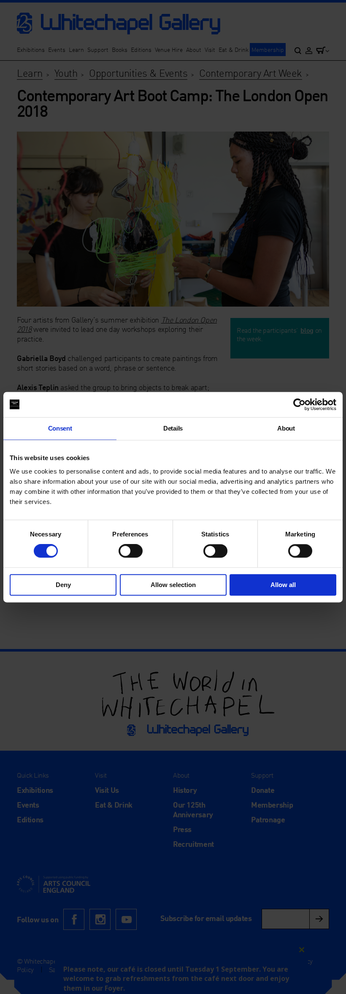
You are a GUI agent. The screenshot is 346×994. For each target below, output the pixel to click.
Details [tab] (173, 428)
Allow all (283, 584)
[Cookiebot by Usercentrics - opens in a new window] (299, 404)
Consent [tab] (60, 428)
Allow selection (173, 584)
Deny (63, 584)
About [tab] (286, 428)
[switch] (131, 551)
